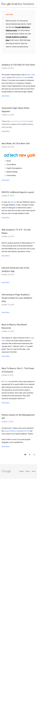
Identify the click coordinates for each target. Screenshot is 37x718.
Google (21, 471)
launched (13, 202)
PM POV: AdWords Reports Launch (18, 192)
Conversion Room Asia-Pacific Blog (20, 121)
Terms (33, 471)
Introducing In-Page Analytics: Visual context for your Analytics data (17, 298)
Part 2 (5, 381)
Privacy (28, 471)
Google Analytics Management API (16, 431)
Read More (6, 96)
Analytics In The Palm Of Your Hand (18, 65)
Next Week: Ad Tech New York (16, 143)
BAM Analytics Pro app (19, 77)
